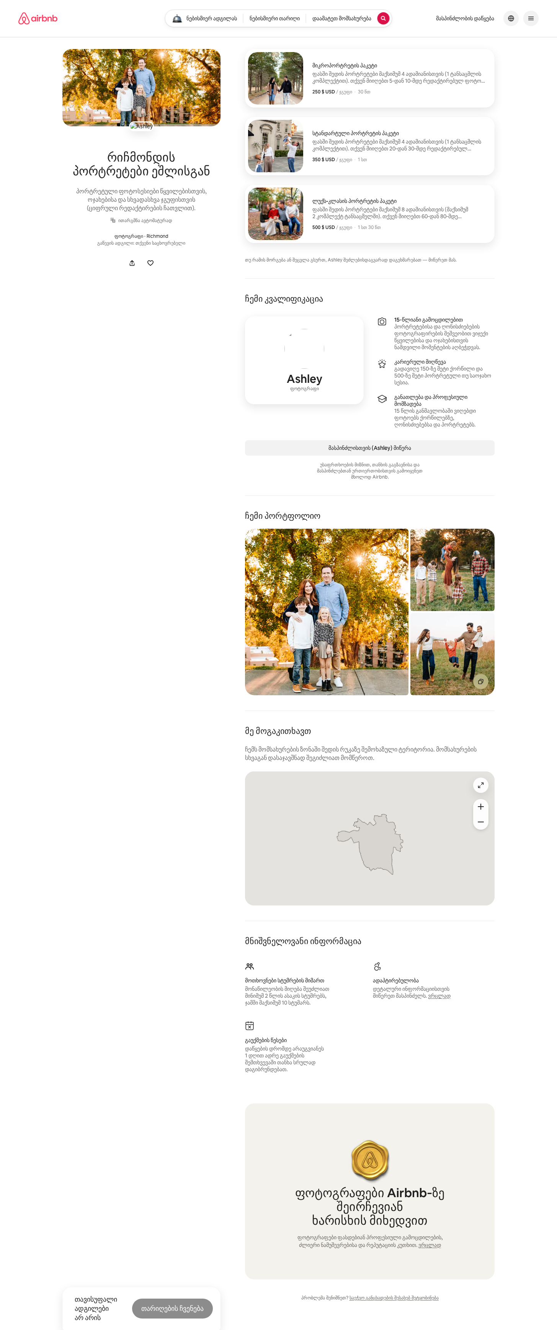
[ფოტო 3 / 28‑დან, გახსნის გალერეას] (452, 654)
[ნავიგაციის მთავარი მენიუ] (531, 18)
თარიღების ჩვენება (172, 1308)
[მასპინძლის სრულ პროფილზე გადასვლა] (304, 360)
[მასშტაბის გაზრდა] (480, 806)
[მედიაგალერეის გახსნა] (141, 87)
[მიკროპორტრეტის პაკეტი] (370, 78)
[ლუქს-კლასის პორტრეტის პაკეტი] (370, 214)
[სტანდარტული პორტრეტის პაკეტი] (370, 146)
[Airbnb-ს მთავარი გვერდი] (37, 18)
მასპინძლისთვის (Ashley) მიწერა (369, 447)
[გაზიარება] (132, 263)
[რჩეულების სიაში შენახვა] (150, 263)
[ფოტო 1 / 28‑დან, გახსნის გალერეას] (326, 612)
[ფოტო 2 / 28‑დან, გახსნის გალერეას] (452, 570)
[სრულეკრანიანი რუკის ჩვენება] (480, 785)
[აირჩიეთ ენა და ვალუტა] (511, 18)
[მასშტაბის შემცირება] (480, 822)
